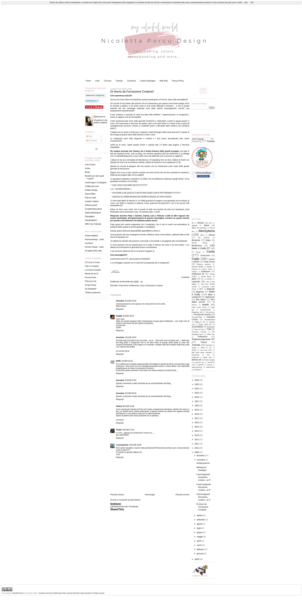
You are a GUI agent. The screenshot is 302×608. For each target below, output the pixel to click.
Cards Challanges (147, 81)
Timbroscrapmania (93, 293)
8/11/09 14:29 (128, 406)
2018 (197, 414)
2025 (197, 384)
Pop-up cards (90, 198)
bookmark (195, 355)
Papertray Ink (197, 312)
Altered (212, 235)
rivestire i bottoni (92, 201)
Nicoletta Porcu (18, 593)
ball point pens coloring (201, 352)
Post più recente (117, 495)
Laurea (209, 279)
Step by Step (199, 329)
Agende (194, 225)
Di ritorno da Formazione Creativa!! (132, 91)
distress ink (196, 360)
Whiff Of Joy (206, 347)
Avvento (196, 240)
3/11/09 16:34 (130, 337)
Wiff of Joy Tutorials (93, 224)
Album (206, 225)
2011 (197, 444)
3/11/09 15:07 (128, 316)
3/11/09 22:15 (127, 361)
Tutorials (119, 81)
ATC (210, 223)
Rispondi (120, 309)
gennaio (200, 554)
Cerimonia (131, 81)
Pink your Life (90, 281)
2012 (197, 440)
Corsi (142, 285)
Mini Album (201, 300)
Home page (150, 495)
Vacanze (209, 345)
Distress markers (204, 264)
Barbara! (183, 241)
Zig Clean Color (206, 350)
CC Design (196, 252)
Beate (87, 172)
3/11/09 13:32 (130, 301)
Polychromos (210, 312)
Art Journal (203, 238)
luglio (199, 528)
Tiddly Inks (211, 334)
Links (97, 81)
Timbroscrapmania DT (203, 339)
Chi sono (107, 81)
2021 (197, 401)
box (208, 355)
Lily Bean (89, 243)
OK (252, 2)
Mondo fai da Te (91, 274)
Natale (205, 304)
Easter (209, 267)
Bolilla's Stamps (200, 243)
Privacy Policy (178, 81)
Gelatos (194, 271)
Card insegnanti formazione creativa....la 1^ (203, 497)
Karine (184, 160)
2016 (197, 423)
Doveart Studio (197, 267)
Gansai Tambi (207, 269)
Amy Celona (90, 165)
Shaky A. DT (200, 322)
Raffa (112, 175)
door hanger (210, 360)
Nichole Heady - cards (94, 247)
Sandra (157, 162)
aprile (199, 541)
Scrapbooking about (93, 209)
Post (90, 136)
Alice (202, 235)
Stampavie (211, 327)
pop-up (209, 365)
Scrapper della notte (93, 251)
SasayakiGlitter (197, 317)
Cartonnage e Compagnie (96, 182)
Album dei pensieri (199, 228)
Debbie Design (91, 190)
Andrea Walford (91, 236)
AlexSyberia (207, 231)
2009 (197, 452)
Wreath (194, 350)
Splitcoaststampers (93, 213)
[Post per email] (141, 282)
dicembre (201, 456)
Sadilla (119, 316)
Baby (208, 240)
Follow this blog (203, 176)
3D (193, 223)
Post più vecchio (182, 495)
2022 (197, 397)
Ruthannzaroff (91, 205)
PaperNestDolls (205, 310)
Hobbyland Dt (198, 274)
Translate (211, 141)
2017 (197, 418)
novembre (201, 460)
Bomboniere (197, 246)
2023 (197, 393)
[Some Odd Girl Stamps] (96, 149)
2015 (197, 427)
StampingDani (91, 220)
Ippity (194, 279)
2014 (197, 431)
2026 (197, 380)
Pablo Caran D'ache (199, 307)
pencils (200, 365)
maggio (200, 537)
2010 (197, 448)
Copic (195, 258)
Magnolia (200, 292)
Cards (211, 251)
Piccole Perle (90, 277)
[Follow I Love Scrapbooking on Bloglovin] (95, 96)
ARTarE (200, 223)
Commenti (92, 141)
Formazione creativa (154, 285)
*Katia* (119, 430)
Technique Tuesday (199, 332)
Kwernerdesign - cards (94, 239)
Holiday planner (203, 463)
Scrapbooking (209, 319)
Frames (194, 269)
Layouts (196, 281)
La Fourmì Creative (93, 270)
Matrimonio (210, 297)
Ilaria (157, 235)
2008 (197, 559)
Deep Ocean (209, 262)
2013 (197, 435)
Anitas (87, 168)
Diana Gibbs (90, 194)
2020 (197, 406)
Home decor (206, 276)
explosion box (199, 362)
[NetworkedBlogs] (203, 173)
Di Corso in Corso (92, 262)
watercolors (210, 367)
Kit (202, 279)
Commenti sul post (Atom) (129, 500)
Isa (121, 160)
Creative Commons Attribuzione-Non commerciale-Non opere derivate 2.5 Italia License (71, 593)
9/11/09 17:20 (128, 430)
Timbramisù (202, 337)
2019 (197, 410)
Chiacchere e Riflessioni (129, 285)
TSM (209, 329)
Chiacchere (205, 255)
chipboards (195, 357)
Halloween (205, 271)
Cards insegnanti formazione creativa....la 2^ (203, 487)
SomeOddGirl (197, 327)
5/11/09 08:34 (130, 393)
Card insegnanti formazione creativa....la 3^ (203, 477)
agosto (200, 524)
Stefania (150, 235)
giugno (200, 532)
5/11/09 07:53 (130, 380)
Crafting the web (92, 186)
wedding (197, 370)
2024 (197, 389)
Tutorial (204, 342)
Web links (163, 81)
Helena (119, 406)
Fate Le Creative (92, 266)
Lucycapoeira (122, 445)
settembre (201, 520)
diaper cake (207, 357)
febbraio (200, 549)
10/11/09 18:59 (135, 445)
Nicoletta (100, 117)
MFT (201, 289)
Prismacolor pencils (202, 314)
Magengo (211, 289)
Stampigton (89, 216)
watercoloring (197, 367)
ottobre (200, 515)
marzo (199, 545)
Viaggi (194, 347)
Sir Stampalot (90, 289)
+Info (246, 2)
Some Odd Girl (205, 324)
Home (88, 81)
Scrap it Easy (90, 285)
